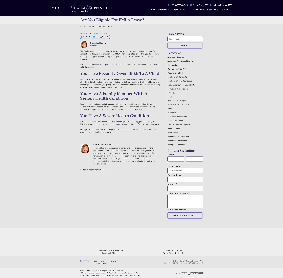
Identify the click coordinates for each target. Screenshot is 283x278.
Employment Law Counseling (179, 81)
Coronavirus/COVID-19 (176, 69)
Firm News (171, 93)
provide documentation (110, 124)
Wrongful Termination (176, 145)
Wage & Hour (172, 133)
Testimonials (198, 10)
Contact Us (226, 10)
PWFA (169, 109)
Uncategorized (173, 129)
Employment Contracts (177, 77)
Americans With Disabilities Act (180, 61)
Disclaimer (100, 270)
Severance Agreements (177, 117)
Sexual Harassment (175, 121)
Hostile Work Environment (178, 101)
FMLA (169, 97)
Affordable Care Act (175, 57)
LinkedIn (104, 37)
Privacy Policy (110, 270)
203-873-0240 (180, 5)
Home (152, 10)
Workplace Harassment (177, 141)
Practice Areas (179, 10)
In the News (212, 10)
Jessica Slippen (99, 43)
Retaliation (171, 113)
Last (188, 162)
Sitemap (120, 270)
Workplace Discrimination (178, 137)
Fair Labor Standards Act (177, 89)
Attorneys (162, 10)
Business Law (173, 65)
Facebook (85, 37)
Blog (85, 26)
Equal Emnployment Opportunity (181, 85)
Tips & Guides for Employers (179, 125)
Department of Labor (97, 170)
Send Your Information (184, 215)
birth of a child (147, 79)
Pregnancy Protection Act (178, 105)
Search (184, 45)
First (169, 162)
